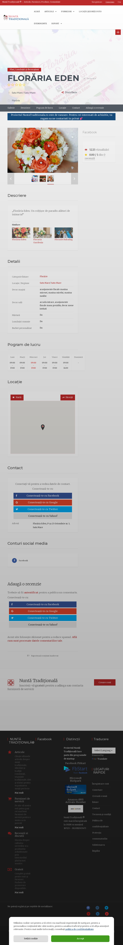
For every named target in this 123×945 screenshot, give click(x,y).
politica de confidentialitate (79, 929)
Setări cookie (31, 938)
